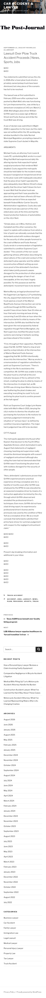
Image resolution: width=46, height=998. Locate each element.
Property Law (9, 953)
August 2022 (9, 897)
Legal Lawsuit (10, 938)
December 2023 (11, 816)
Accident (11, 599)
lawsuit (27, 599)
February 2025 (10, 745)
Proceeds (18, 601)
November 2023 (11, 821)
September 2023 (11, 831)
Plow (9, 601)
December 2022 (11, 877)
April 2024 (8, 796)
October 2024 (10, 765)
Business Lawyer (11, 918)
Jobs (19, 599)
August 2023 (9, 836)
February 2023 (10, 867)
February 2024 (10, 806)
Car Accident (9, 923)
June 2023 (8, 846)
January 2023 (9, 872)
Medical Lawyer (10, 943)
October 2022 (10, 887)
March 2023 (9, 862)
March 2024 (9, 801)
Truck (36, 601)
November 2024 (11, 760)
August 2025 (9, 735)
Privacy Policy (9, 992)
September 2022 (11, 892)
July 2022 (8, 902)
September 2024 (11, 770)
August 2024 (9, 775)
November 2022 (11, 882)
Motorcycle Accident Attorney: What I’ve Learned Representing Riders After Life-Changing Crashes (21, 701)
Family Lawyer (10, 928)
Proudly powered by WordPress (29, 992)
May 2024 (8, 790)
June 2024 (8, 785)
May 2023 (8, 851)
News (35, 599)
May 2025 (8, 740)
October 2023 (10, 826)
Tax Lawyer (8, 958)
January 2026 (9, 730)
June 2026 (8, 725)
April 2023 (8, 857)
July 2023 (8, 841)
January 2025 (9, 750)
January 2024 (9, 811)
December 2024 (11, 755)
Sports (28, 601)
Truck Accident (15, 595)
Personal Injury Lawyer (13, 948)
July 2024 (8, 780)
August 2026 (9, 719)
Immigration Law (11, 933)
